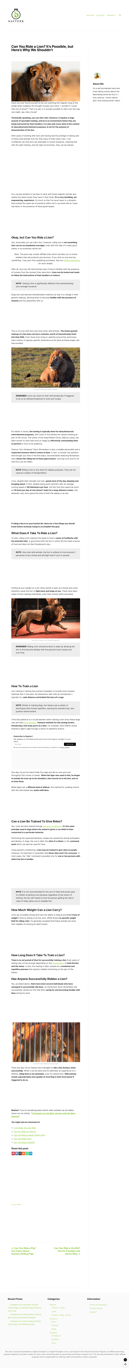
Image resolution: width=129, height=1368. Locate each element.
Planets (55, 1325)
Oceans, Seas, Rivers (61, 1315)
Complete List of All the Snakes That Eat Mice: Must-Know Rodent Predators (24, 1316)
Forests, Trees (58, 1308)
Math (54, 1329)
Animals (13, 1204)
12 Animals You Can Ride (25, 1128)
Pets (54, 1343)
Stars (54, 1322)
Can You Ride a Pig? (23, 1139)
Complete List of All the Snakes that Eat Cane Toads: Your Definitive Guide (24, 1322)
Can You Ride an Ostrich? (25, 1131)
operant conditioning (52, 826)
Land (54, 1311)
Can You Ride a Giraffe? (24, 1142)
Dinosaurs (56, 1336)
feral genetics (30, 722)
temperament (58, 963)
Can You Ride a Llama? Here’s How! (29, 1135)
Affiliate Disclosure (71, 260)
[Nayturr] (34, 15)
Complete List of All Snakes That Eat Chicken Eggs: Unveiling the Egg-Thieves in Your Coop (25, 1308)
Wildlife (19, 1204)
